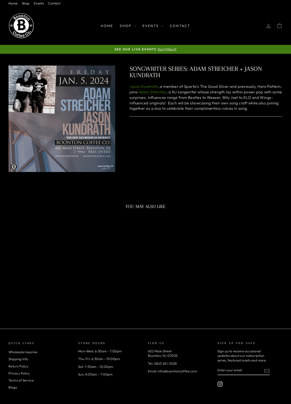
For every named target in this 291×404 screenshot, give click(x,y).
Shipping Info (18, 359)
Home (13, 3)
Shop (26, 3)
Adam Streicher (152, 92)
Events (39, 3)
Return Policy (19, 366)
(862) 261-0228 (165, 363)
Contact (54, 3)
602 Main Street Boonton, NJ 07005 (163, 353)
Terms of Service (21, 380)
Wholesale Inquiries (23, 352)
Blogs (13, 387)
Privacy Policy (19, 373)
